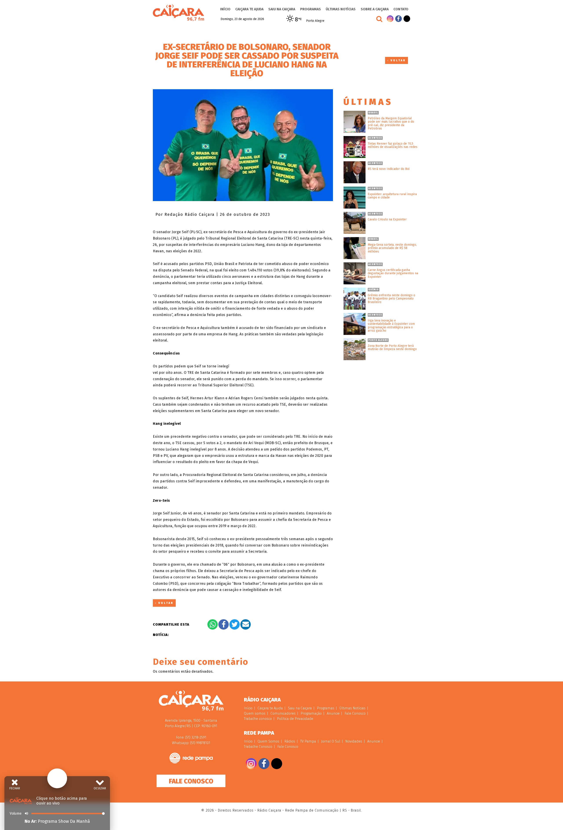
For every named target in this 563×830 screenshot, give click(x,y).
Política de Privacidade (295, 719)
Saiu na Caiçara (281, 9)
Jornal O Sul (330, 741)
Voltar (397, 60)
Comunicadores (283, 713)
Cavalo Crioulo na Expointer (387, 219)
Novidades (353, 741)
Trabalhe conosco (258, 719)
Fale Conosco (191, 781)
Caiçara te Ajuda (249, 9)
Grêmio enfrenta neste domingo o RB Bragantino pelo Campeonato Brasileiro (391, 299)
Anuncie (333, 713)
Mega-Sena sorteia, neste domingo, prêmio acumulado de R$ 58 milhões (392, 248)
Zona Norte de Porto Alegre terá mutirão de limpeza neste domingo (392, 347)
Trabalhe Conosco (258, 747)
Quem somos (254, 713)
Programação (311, 713)
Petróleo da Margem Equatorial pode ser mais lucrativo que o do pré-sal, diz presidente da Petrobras (391, 123)
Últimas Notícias (341, 9)
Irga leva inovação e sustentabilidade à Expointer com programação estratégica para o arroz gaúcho (391, 325)
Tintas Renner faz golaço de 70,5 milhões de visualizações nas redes (392, 145)
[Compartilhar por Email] (245, 624)
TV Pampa (308, 741)
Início (225, 9)
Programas (310, 9)
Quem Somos (268, 741)
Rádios (289, 741)
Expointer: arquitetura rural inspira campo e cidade (392, 196)
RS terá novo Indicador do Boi (388, 169)
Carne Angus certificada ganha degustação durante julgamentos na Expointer (393, 273)
